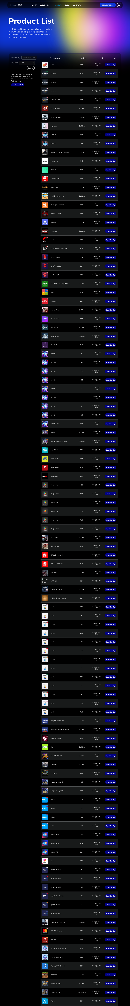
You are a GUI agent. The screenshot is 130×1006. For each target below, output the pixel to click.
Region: (14, 63)
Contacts (77, 5)
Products (58, 5)
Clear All (30, 68)
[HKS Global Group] (15, 5)
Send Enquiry (110, 65)
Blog (67, 5)
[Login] (119, 5)
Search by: (15, 58)
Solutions (44, 5)
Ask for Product (17, 85)
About (34, 5)
